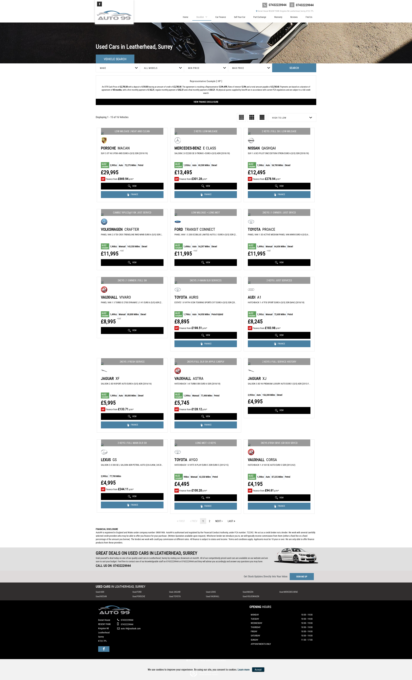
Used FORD (136, 591)
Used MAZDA (248, 591)
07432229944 (277, 5)
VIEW (134, 186)
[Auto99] (114, 14)
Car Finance (220, 17)
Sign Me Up (301, 576)
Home (185, 17)
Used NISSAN (101, 596)
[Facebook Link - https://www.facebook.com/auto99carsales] (99, 4)
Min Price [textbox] (193, 67)
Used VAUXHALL (212, 596)
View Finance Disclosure (206, 101)
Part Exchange (259, 17)
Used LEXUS (211, 591)
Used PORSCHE (138, 596)
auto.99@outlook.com (131, 628)
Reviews (294, 17)
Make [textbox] (103, 67)
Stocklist (200, 17)
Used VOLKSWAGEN (251, 596)
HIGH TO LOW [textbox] (279, 117)
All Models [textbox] (150, 67)
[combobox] (118, 67)
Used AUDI (100, 591)
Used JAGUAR (174, 591)
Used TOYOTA (175, 596)
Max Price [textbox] (238, 67)
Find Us (309, 17)
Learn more (244, 669)
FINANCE (134, 194)
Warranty (278, 17)
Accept (258, 669)
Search (294, 68)
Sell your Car (239, 17)
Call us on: (113, 565)
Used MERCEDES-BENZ (288, 591)
